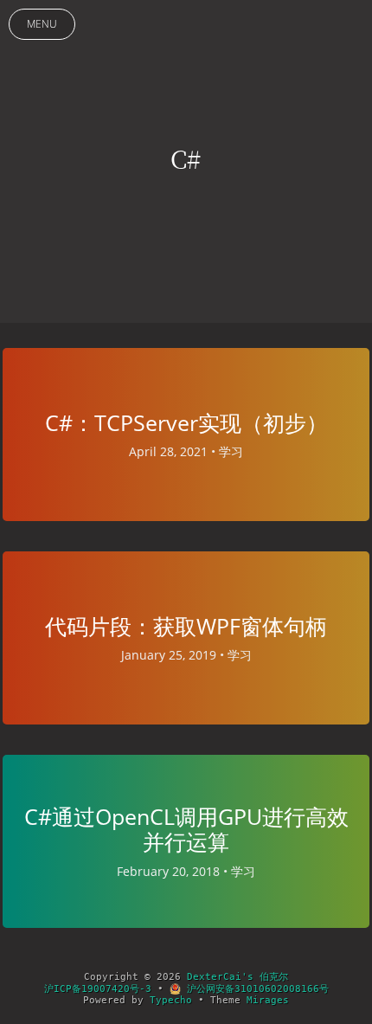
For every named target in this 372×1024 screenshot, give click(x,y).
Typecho (171, 1000)
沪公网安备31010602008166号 (255, 989)
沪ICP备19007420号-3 (97, 989)
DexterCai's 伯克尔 (237, 976)
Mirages (268, 1000)
